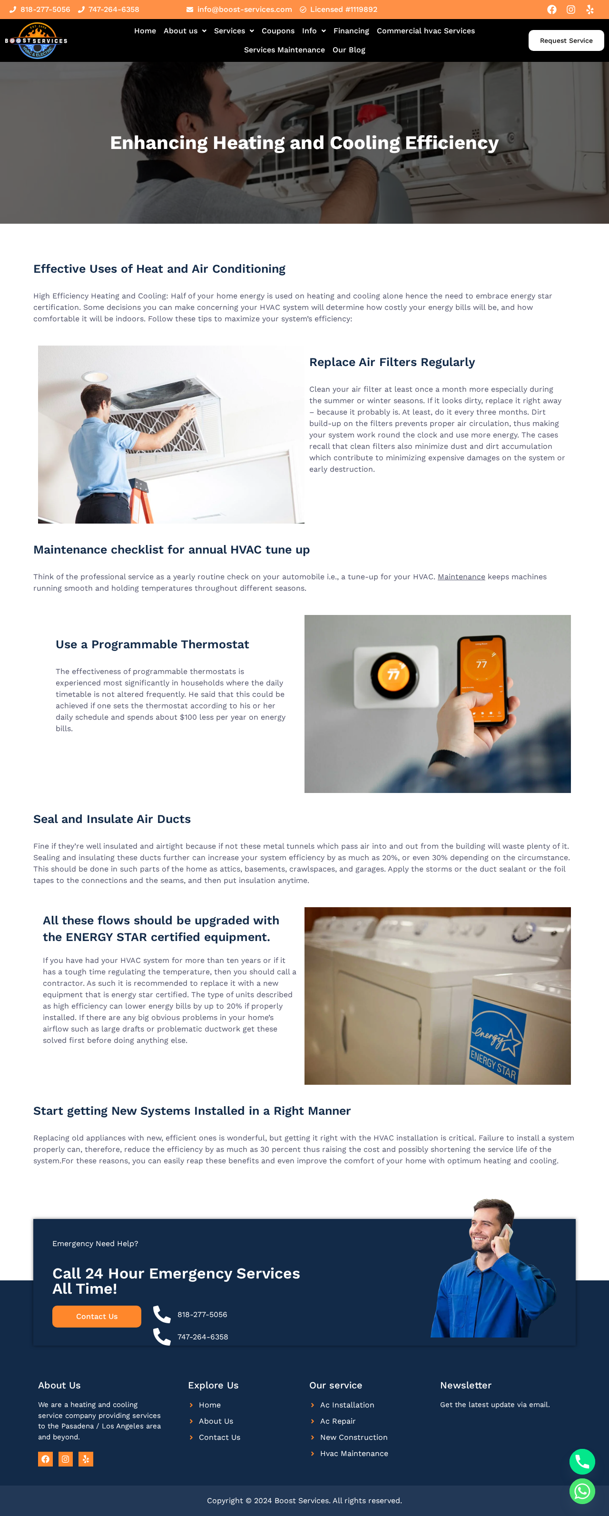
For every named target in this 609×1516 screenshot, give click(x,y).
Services (229, 30)
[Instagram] (570, 9)
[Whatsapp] (582, 1491)
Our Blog (349, 49)
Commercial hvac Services (426, 30)
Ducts (174, 819)
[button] (185, 30)
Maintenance (461, 576)
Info (309, 30)
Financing (351, 30)
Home (145, 30)
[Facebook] (551, 9)
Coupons (278, 30)
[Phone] (582, 1462)
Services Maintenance (284, 49)
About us (180, 30)
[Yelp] (589, 9)
